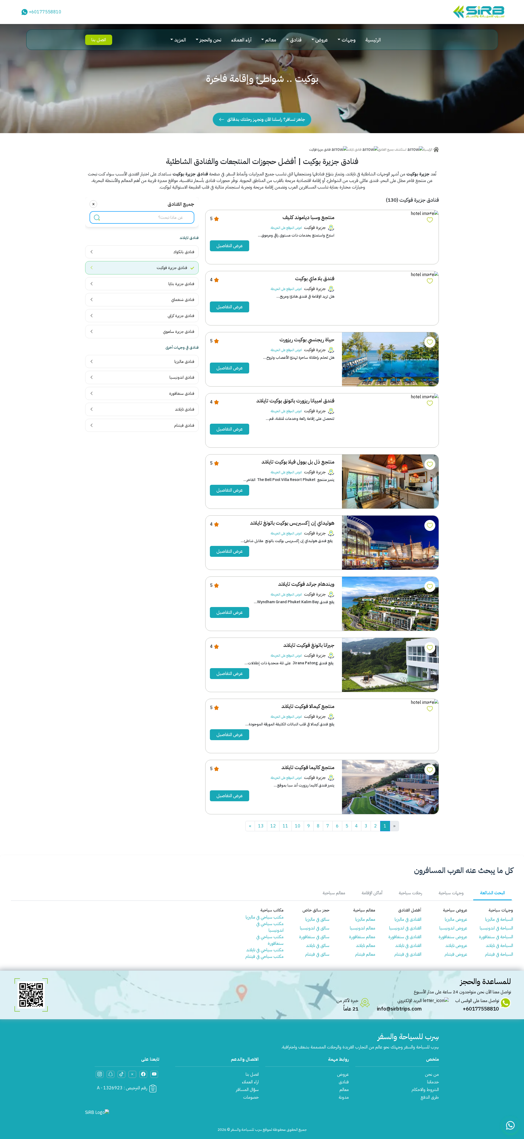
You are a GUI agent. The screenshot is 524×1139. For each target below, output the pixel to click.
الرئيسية (373, 39)
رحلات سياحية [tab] (410, 893)
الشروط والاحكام (425, 1089)
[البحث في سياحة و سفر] (97, 217)
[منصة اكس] (132, 1074)
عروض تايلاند (456, 945)
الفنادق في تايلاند (408, 945)
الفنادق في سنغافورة (404, 937)
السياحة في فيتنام (499, 954)
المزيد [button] (180, 39)
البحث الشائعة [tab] (492, 893)
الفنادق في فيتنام (407, 954)
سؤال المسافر (247, 1089)
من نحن (432, 1074)
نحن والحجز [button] (210, 39)
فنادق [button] (296, 39)
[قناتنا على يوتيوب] (154, 1074)
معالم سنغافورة (362, 937)
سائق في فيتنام (317, 954)
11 (285, 826)
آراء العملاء (241, 39)
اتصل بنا (98, 40)
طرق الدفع (430, 1097)
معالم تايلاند (365, 945)
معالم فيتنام (365, 954)
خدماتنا (433, 1082)
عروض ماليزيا (456, 919)
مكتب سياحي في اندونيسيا (270, 927)
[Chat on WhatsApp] (510, 1125)
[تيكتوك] (121, 1074)
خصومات (251, 1097)
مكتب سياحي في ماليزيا (265, 917)
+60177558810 (45, 12)
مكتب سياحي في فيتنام (264, 956)
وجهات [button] (349, 39)
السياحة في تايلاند (499, 945)
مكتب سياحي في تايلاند (265, 950)
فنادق (344, 1082)
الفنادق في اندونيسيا (405, 928)
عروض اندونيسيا (453, 928)
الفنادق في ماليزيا (408, 919)
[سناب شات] (110, 1074)
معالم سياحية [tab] (334, 893)
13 (261, 826)
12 (273, 826)
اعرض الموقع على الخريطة (286, 227)
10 (297, 826)
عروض (343, 1074)
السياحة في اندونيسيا (496, 928)
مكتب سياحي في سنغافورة (270, 940)
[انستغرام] (99, 1074)
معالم (344, 1089)
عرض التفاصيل (229, 246)
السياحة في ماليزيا (499, 919)
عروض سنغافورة (453, 937)
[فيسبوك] (143, 1074)
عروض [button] (321, 39)
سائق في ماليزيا (317, 919)
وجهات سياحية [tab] (451, 893)
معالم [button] (270, 39)
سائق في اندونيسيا (314, 928)
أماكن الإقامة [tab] (372, 893)
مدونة (344, 1097)
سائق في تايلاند (317, 945)
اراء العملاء (250, 1082)
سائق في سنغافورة (314, 937)
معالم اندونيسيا (362, 928)
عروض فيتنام (456, 954)
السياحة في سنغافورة (496, 937)
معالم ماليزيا (365, 919)
